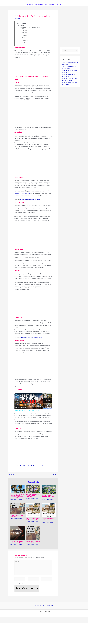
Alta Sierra (24, 42)
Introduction (22, 25)
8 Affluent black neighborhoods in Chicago (30, 199)
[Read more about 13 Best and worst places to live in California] (33, 532)
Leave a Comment (18, 499)
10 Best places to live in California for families (32, 519)
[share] (40, 395)
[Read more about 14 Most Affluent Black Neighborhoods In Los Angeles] (49, 489)
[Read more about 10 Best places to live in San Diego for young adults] (49, 509)
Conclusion (22, 43)
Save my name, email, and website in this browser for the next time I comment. (32, 583)
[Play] (47, 405)
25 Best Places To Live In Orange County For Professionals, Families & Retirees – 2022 (17, 496)
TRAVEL (58, 4)
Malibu (23, 28)
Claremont (24, 38)
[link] (16, 395)
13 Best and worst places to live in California (33, 542)
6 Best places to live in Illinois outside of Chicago (31, 337)
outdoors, (36, 92)
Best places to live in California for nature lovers (30, 27)
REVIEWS (29, 4)
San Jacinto (24, 30)
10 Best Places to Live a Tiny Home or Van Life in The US (28, 395)
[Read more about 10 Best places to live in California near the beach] (17, 532)
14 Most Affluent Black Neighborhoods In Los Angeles (48, 496)
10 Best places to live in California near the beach (17, 542)
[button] (32, 4)
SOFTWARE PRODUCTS (40, 4)
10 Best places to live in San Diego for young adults (32, 465)
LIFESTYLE (51, 4)
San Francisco (25, 40)
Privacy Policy (43, 605)
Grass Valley (24, 32)
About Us (37, 605)
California (16, 18)
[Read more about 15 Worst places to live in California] (17, 508)
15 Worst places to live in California (17, 516)
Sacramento (24, 35)
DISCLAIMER (50, 605)
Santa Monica (25, 33)
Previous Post (11, 474)
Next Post (55, 474)
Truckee (23, 37)
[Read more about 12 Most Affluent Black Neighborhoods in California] (33, 488)
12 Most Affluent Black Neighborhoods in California (32, 495)
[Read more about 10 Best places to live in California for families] (33, 509)
